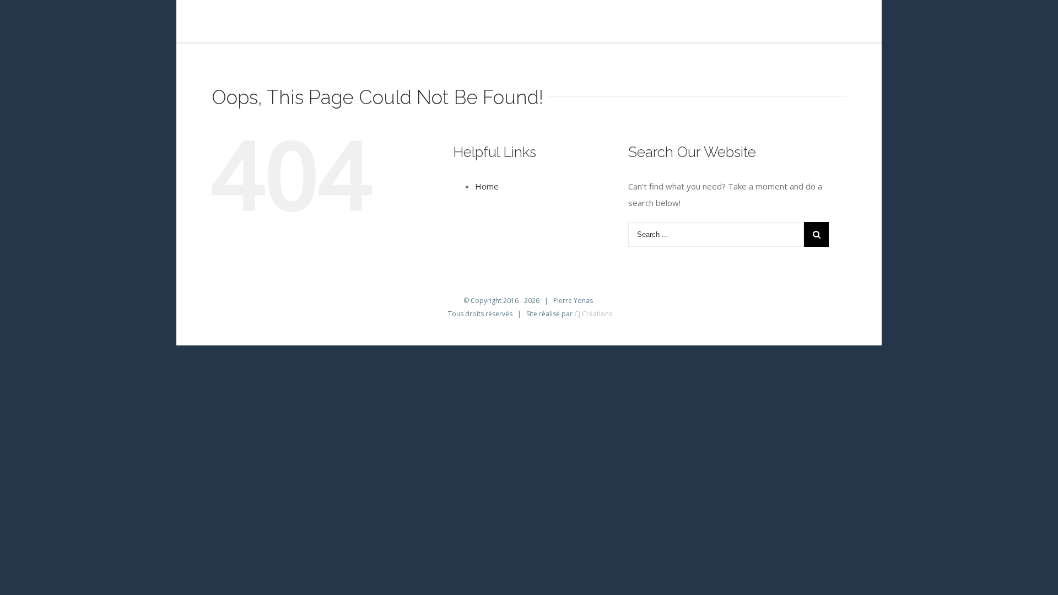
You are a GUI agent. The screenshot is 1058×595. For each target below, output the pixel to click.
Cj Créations (593, 313)
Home (487, 186)
